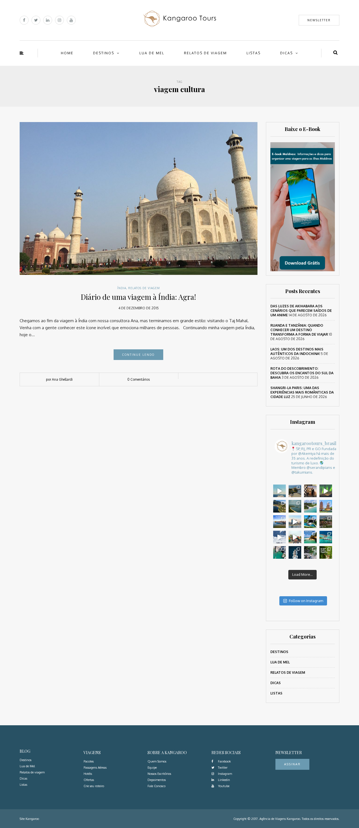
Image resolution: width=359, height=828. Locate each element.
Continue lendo (138, 354)
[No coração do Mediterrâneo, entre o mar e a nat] (295, 552)
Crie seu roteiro (94, 786)
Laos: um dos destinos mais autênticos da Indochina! (296, 351)
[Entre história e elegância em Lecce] (279, 506)
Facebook (224, 761)
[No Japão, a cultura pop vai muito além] (295, 537)
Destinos (103, 53)
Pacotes (89, 761)
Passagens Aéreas (95, 767)
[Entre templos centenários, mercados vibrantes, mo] (325, 506)
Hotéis (88, 774)
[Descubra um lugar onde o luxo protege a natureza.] (310, 552)
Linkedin (223, 780)
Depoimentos (157, 780)
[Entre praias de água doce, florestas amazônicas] (295, 506)
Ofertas (89, 780)
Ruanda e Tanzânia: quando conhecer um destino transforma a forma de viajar (299, 329)
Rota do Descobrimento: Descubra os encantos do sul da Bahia (301, 373)
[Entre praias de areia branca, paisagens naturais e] (295, 521)
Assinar (292, 764)
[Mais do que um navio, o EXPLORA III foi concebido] (279, 491)
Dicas (286, 53)
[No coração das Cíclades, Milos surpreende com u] (279, 552)
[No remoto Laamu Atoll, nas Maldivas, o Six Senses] (310, 506)
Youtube (223, 786)
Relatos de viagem (205, 53)
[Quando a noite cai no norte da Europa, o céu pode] (325, 491)
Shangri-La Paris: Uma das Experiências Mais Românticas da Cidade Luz (302, 392)
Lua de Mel (151, 53)
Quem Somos (157, 761)
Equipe (152, 767)
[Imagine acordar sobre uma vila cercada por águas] (325, 537)
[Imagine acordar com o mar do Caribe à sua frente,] (295, 491)
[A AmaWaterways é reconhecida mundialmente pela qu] (279, 521)
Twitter (222, 767)
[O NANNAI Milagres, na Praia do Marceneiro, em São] (310, 521)
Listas (254, 53)
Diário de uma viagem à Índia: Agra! (138, 297)
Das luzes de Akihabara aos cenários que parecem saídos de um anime (301, 310)
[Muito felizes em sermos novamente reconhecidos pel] (310, 491)
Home (67, 53)
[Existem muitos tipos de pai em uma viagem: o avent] (325, 552)
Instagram (224, 774)
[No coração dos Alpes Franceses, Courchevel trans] (279, 537)
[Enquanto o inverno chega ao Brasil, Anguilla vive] (310, 537)
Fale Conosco (156, 786)
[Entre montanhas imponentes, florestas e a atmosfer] (325, 521)
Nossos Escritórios (159, 774)
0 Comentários (138, 379)
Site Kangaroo (29, 819)
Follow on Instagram (306, 600)
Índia (121, 288)
